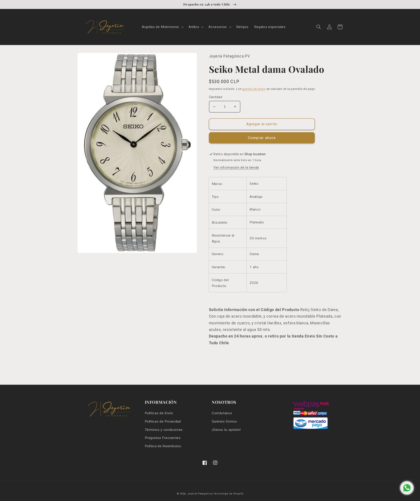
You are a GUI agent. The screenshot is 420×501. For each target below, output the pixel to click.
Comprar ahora (262, 138)
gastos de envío (254, 88)
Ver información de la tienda (236, 167)
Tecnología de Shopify (228, 493)
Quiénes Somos (224, 421)
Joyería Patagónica (200, 493)
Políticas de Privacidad (163, 421)
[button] (162, 27)
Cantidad (215, 97)
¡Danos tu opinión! (226, 430)
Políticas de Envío (159, 413)
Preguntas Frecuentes (163, 438)
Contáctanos (222, 413)
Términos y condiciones (164, 430)
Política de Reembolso (163, 446)
